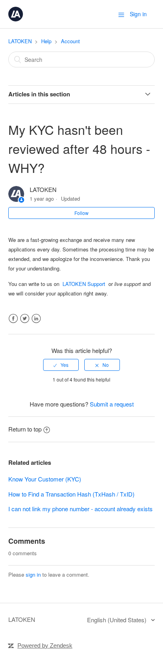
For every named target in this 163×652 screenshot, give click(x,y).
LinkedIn (36, 319)
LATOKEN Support (85, 284)
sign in (33, 574)
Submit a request (112, 404)
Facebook (13, 319)
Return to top (25, 429)
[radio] (61, 365)
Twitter (25, 319)
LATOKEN (20, 41)
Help (46, 41)
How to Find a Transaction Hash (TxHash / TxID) (71, 494)
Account (70, 41)
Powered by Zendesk (44, 645)
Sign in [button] (138, 14)
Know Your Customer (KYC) (44, 479)
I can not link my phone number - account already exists (80, 508)
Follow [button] (81, 212)
